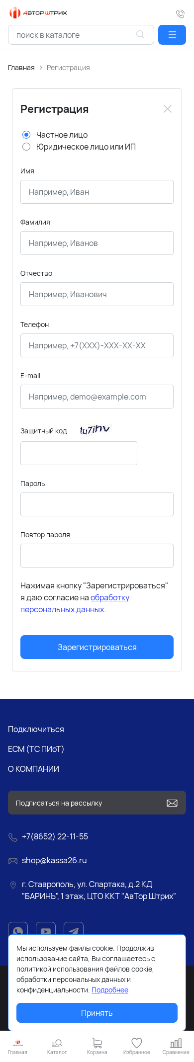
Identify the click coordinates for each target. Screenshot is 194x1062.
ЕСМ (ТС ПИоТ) (36, 748)
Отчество (36, 273)
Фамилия (35, 222)
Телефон (34, 324)
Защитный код (43, 430)
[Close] (168, 109)
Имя (27, 170)
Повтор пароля (45, 534)
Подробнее (110, 989)
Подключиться (36, 729)
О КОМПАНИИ (33, 768)
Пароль (32, 483)
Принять (97, 1012)
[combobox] (81, 35)
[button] (172, 35)
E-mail (30, 375)
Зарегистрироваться (97, 647)
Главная (21, 67)
